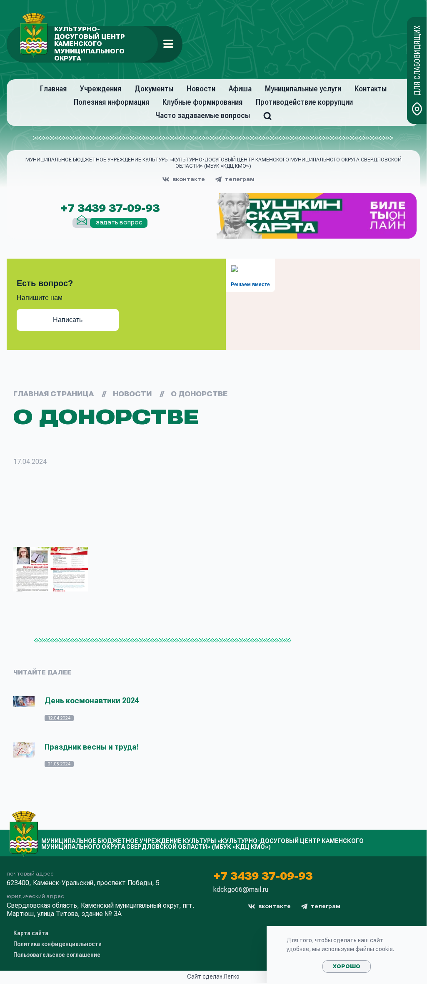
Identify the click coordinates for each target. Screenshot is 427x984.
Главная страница (53, 394)
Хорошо (346, 966)
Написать (67, 319)
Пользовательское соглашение (56, 954)
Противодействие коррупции (304, 102)
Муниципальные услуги (303, 88)
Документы (154, 88)
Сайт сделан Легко (213, 976)
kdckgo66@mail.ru (240, 889)
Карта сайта (30, 933)
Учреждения (100, 88)
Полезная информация (111, 102)
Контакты (371, 88)
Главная (53, 88)
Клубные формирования (202, 102)
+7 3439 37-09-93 (110, 209)
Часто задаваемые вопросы (202, 115)
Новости (201, 88)
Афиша (240, 88)
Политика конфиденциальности (57, 944)
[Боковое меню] (168, 44)
